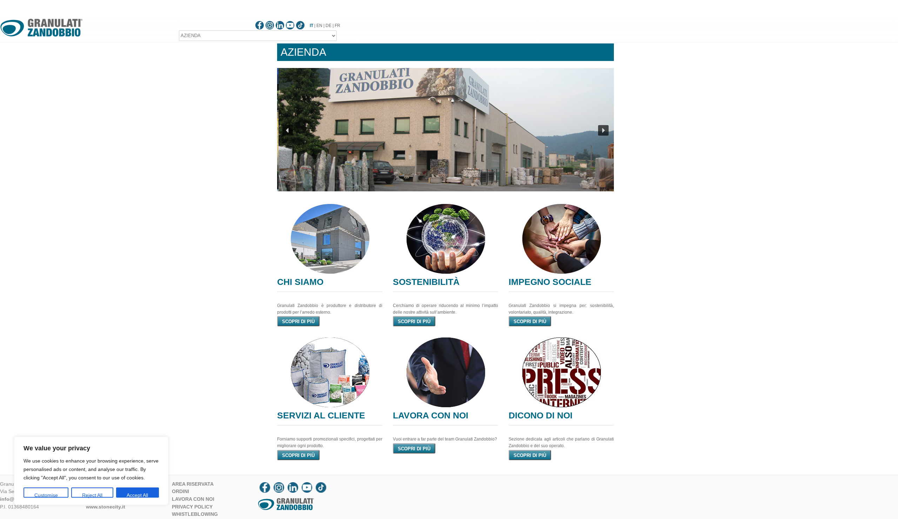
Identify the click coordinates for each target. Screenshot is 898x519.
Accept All (137, 495)
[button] (287, 130)
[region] (91, 471)
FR (337, 25)
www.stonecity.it (105, 507)
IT (311, 25)
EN (319, 25)
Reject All (92, 495)
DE (328, 25)
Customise (46, 495)
